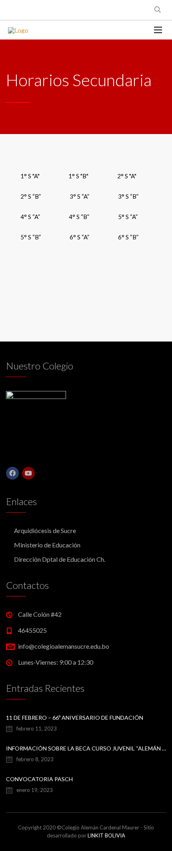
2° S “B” (30, 196)
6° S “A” (79, 237)
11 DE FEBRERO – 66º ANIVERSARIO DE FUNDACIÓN (74, 717)
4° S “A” (30, 216)
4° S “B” (79, 216)
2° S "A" (126, 176)
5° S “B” (30, 237)
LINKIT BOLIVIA (106, 835)
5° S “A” (128, 216)
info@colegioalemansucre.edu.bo (63, 646)
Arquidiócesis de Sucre (45, 530)
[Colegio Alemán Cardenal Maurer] (18, 29)
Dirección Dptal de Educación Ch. (59, 559)
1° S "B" (78, 176)
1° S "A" (30, 176)
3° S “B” (128, 196)
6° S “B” (128, 237)
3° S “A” (79, 196)
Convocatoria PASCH (39, 779)
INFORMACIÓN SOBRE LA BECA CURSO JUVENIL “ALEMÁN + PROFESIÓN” (86, 748)
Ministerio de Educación (47, 545)
